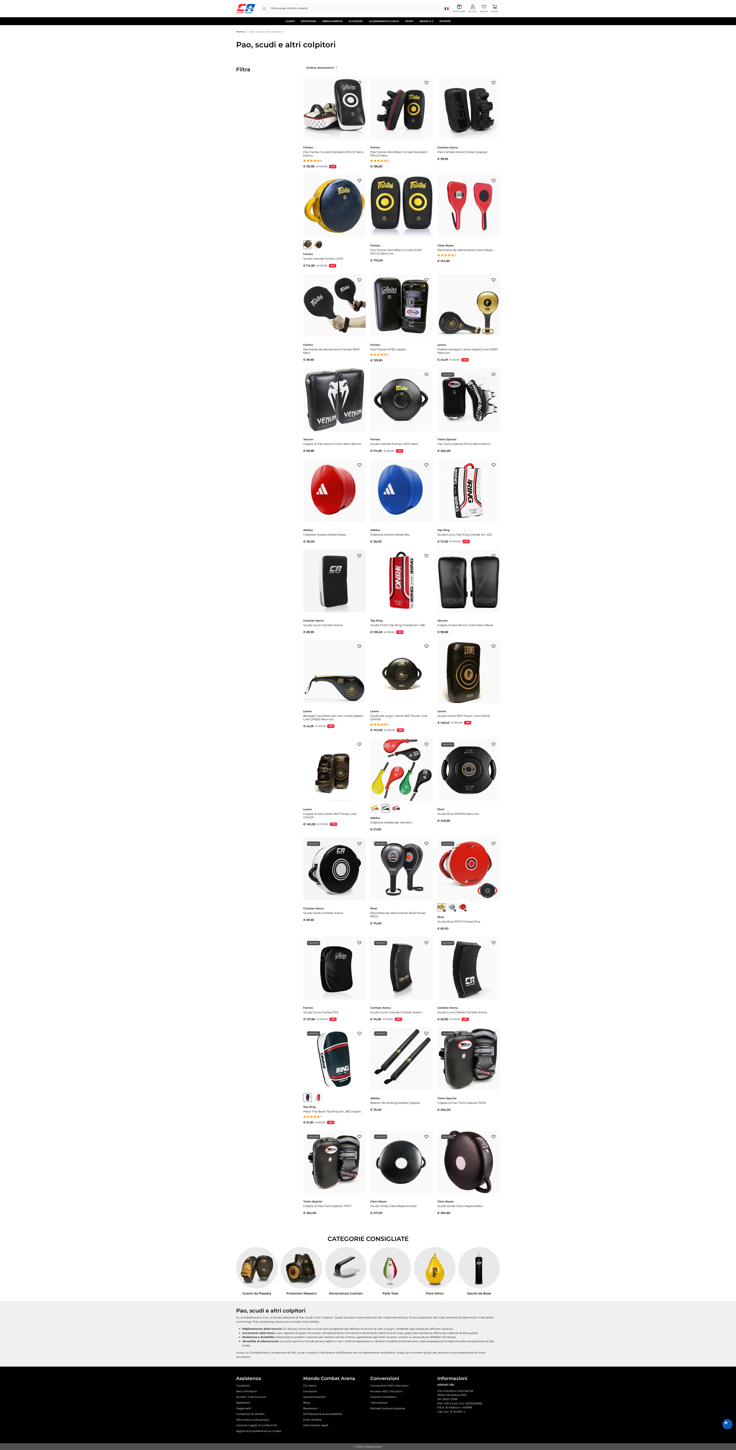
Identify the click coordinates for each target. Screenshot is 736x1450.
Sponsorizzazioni (314, 1397)
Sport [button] (409, 21)
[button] (727, 1424)
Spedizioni (243, 1402)
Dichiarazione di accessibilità (322, 1414)
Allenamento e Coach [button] (384, 21)
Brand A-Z (426, 21)
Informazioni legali (315, 1425)
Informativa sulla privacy (252, 1419)
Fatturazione (378, 1402)
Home (240, 31)
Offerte (445, 21)
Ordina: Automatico (320, 67)
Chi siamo (310, 1385)
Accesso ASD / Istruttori (386, 1391)
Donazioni (310, 1391)
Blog (306, 1402)
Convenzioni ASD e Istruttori (389, 1385)
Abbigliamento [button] (332, 21)
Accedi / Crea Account (251, 1397)
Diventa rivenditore (383, 1397)
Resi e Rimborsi (246, 1391)
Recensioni (310, 1408)
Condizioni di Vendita (250, 1414)
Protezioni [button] (308, 21)
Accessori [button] (356, 21)
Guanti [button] (290, 21)
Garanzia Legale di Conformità (256, 1425)
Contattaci (243, 1385)
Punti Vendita (312, 1419)
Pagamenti (243, 1408)
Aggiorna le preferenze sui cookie (258, 1431)
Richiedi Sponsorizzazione (387, 1408)
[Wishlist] (359, 82)
